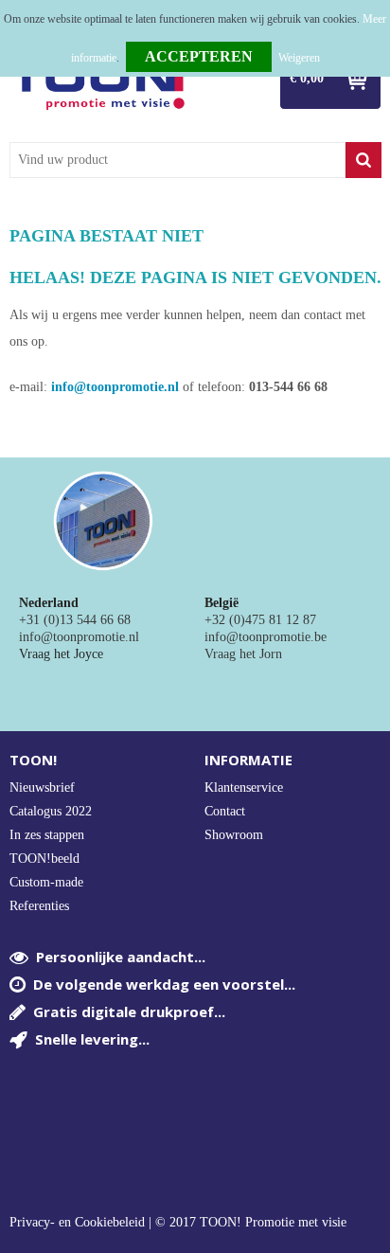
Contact (224, 811)
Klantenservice (243, 787)
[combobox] (177, 160)
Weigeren (299, 57)
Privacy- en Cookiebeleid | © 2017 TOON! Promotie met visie (177, 1222)
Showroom (233, 835)
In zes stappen (46, 835)
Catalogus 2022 (50, 811)
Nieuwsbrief (42, 787)
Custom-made (46, 882)
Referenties (39, 906)
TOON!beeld (44, 858)
